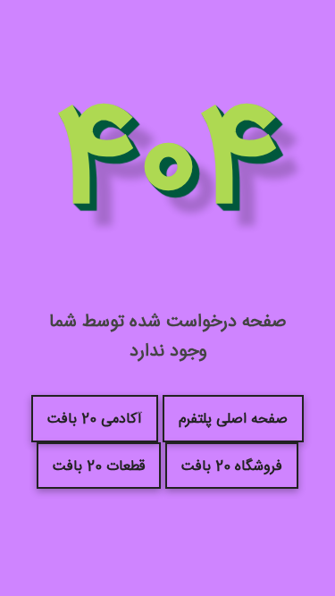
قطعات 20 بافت (99, 467)
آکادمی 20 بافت (94, 419)
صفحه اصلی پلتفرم (233, 419)
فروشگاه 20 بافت (231, 467)
